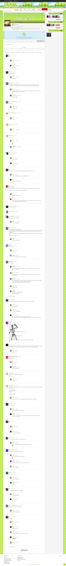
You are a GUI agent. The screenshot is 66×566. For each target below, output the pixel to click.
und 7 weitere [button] (17, 24)
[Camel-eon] (55, 16)
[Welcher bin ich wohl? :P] (49, 34)
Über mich (39, 52)
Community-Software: (33, 564)
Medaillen (38, 28)
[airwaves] (55, 25)
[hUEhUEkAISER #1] (49, 25)
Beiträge (13, 28)
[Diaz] (57, 25)
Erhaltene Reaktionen (22, 28)
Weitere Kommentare (24, 550)
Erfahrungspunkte (31, 28)
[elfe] (57, 16)
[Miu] (59, 16)
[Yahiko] (59, 25)
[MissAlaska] (53, 16)
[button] (43, 32)
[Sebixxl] (53, 25)
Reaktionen (24, 52)
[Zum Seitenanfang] (64, 564)
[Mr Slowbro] (51, 16)
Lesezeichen (31, 52)
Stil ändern (61, 555)
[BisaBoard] (33, 5)
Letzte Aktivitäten (15, 52)
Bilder (17, 28)
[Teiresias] (48, 16)
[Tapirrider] (49, 16)
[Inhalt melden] (42, 55)
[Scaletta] (51, 25)
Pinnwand (7, 52)
